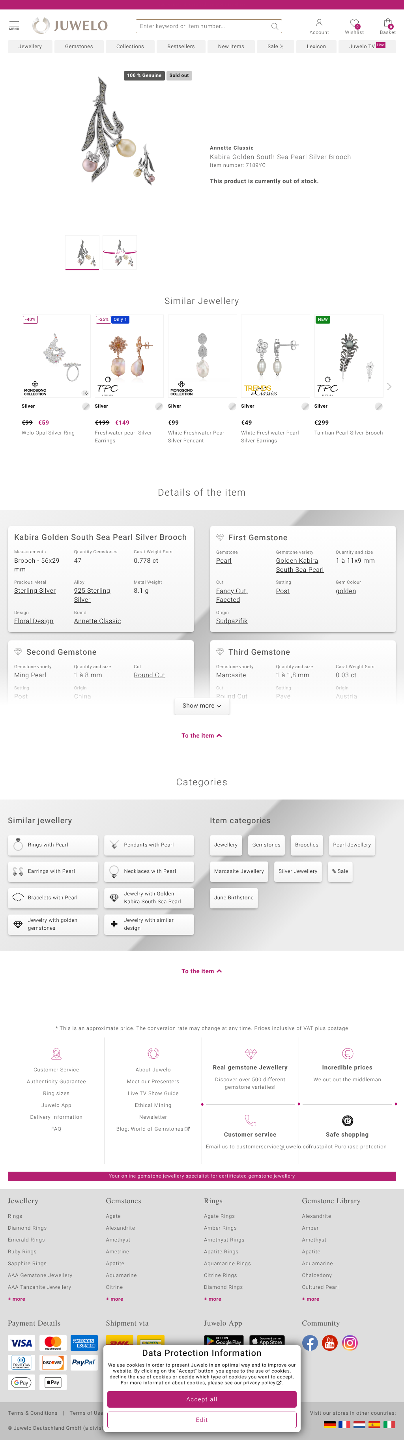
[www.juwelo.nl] (359, 1424)
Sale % (275, 47)
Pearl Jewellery (352, 845)
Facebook (310, 1343)
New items (231, 47)
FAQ (56, 1129)
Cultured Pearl (320, 1287)
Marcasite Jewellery (239, 871)
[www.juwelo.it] (389, 1424)
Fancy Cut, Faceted (232, 595)
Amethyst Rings (224, 1240)
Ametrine (117, 1252)
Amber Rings (220, 1228)
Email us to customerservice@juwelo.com (260, 1147)
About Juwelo (153, 1070)
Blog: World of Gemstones (150, 1129)
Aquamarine (121, 1275)
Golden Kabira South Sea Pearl (300, 565)
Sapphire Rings (27, 1264)
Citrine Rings (220, 1275)
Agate (113, 1216)
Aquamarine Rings (227, 1264)
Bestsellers (181, 47)
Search (275, 26)
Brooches (306, 845)
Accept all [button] (202, 1399)
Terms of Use (86, 1413)
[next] (388, 386)
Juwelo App (56, 1105)
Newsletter (153, 1117)
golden (346, 591)
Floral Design (34, 621)
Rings (15, 1216)
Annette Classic (97, 621)
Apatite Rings (221, 1252)
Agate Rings (219, 1216)
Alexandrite (120, 1228)
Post (283, 591)
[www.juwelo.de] (330, 1424)
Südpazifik (232, 621)
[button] (14, 25)
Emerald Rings (26, 1240)
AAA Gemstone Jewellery (40, 1275)
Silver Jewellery (298, 871)
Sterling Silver (35, 590)
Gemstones (79, 47)
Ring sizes (56, 1093)
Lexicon (316, 47)
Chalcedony (317, 1275)
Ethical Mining (153, 1105)
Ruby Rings (22, 1252)
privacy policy (259, 1383)
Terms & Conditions (33, 1413)
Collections (130, 47)
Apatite (115, 1264)
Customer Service (56, 1070)
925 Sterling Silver (92, 595)
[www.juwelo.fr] (344, 1424)
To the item (197, 736)
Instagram (350, 1343)
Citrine (114, 1287)
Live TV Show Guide (153, 1093)
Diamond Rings (27, 1228)
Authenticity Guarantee (56, 1082)
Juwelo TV (366, 47)
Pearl (224, 561)
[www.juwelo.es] (374, 1424)
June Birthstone (234, 898)
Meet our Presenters (153, 1082)
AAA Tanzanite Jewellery (39, 1287)
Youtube (330, 1343)
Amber (310, 1228)
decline (118, 1377)
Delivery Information (56, 1117)
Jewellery (30, 47)
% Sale (340, 871)
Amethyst (118, 1240)
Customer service (250, 1135)
